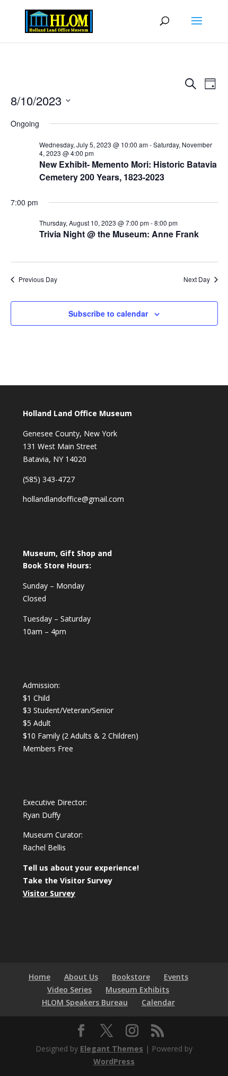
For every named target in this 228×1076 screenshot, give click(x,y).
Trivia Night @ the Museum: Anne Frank (119, 234)
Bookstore (131, 977)
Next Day (196, 279)
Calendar (158, 1002)
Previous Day (38, 279)
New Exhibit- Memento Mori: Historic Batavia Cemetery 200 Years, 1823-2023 (128, 170)
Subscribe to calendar (108, 313)
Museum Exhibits (137, 989)
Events (176, 977)
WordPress (114, 1061)
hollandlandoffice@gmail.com (73, 499)
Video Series (69, 989)
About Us (81, 977)
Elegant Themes (111, 1049)
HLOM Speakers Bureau (85, 1002)
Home (39, 977)
